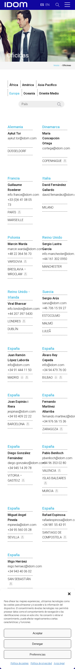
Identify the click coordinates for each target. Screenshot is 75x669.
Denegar (37, 643)
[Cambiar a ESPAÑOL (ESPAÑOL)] (42, 5)
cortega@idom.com (56, 148)
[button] (69, 594)
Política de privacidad (41, 663)
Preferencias (38, 654)
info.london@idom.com (24, 309)
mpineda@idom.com (22, 525)
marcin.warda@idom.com (25, 249)
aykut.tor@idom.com (22, 138)
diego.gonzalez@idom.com (26, 463)
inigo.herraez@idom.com (25, 566)
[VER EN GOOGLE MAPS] (64, 161)
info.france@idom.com (23, 195)
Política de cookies (20, 663)
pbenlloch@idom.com (57, 458)
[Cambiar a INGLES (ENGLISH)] (47, 5)
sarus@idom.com (54, 303)
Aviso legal (59, 663)
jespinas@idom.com (22, 411)
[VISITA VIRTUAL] (21, 377)
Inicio (56, 65)
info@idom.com (19, 365)
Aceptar (37, 633)
